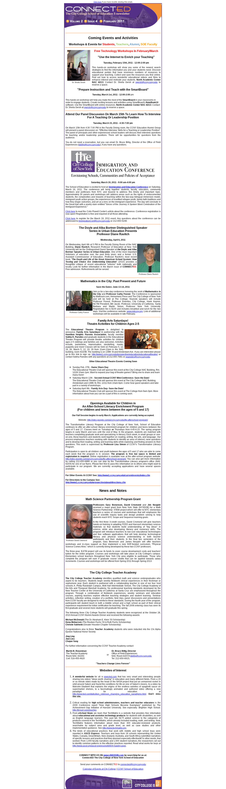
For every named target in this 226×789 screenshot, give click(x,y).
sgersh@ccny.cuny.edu (146, 82)
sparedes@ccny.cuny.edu (138, 357)
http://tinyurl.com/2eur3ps (85, 710)
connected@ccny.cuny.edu (133, 764)
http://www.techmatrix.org (114, 728)
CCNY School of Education (130, 769)
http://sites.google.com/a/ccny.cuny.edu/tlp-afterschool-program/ (117, 420)
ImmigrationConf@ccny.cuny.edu (94, 221)
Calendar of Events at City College (99, 769)
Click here (98, 2)
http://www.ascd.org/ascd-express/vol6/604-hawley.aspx (99, 746)
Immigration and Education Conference (128, 187)
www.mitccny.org (135, 311)
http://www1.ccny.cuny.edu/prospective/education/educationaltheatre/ (125, 354)
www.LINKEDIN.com (113, 755)
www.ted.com (110, 676)
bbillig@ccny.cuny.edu (89, 144)
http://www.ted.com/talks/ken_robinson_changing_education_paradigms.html (109, 694)
